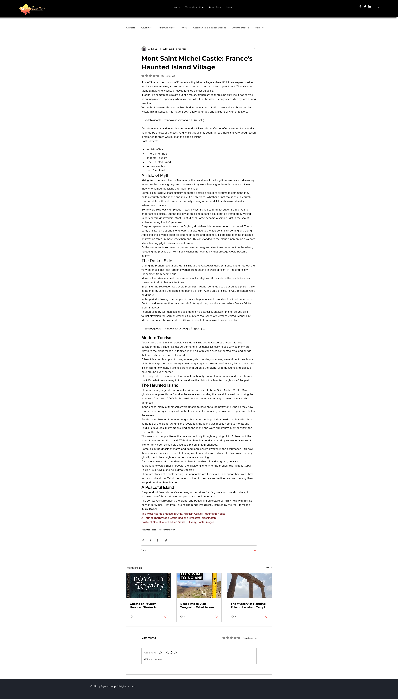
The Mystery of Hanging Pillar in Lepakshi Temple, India (249, 605)
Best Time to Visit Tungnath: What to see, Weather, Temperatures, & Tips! (198, 605)
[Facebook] (360, 6)
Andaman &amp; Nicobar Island (209, 27)
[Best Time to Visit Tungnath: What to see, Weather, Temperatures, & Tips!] (199, 585)
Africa (184, 27)
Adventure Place (166, 27)
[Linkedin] (369, 6)
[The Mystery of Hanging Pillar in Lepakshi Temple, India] (249, 585)
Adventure (146, 27)
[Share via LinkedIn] (158, 540)
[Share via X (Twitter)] (150, 540)
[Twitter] (365, 6)
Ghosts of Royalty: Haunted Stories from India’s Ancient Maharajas (145, 605)
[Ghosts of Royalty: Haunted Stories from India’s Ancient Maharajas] (148, 585)
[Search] (377, 6)
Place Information (167, 529)
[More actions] (255, 49)
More (257, 27)
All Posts (130, 27)
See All (268, 567)
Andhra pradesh (240, 27)
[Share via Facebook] (142, 540)
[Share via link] (165, 540)
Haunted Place (149, 529)
